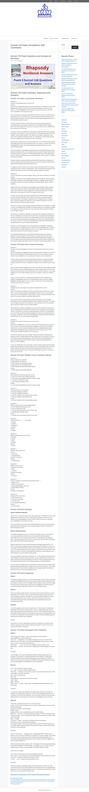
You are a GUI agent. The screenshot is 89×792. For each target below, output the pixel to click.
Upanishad (64, 164)
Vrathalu (63, 167)
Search (63, 44)
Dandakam (64, 131)
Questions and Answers (17, 778)
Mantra (63, 137)
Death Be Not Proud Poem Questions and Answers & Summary (68, 84)
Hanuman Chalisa (54, 38)
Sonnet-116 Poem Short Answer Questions (44, 781)
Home (51, 1)
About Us (56, 1)
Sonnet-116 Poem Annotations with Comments (22, 779)
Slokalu (63, 151)
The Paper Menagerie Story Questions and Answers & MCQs (68, 70)
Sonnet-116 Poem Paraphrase (28, 781)
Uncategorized (65, 162)
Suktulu (63, 158)
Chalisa (63, 128)
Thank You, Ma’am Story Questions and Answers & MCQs (68, 110)
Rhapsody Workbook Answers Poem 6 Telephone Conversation (69, 65)
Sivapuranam (74, 38)
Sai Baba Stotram (65, 38)
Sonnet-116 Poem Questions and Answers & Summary (31, 57)
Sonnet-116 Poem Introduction (40, 779)
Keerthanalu (64, 135)
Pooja (62, 144)
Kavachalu (64, 133)
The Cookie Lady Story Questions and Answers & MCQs (68, 89)
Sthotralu (63, 153)
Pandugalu (64, 142)
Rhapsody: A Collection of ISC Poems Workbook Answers (30, 774)
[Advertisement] (44, 27)
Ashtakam (64, 119)
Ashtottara (64, 122)
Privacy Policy (63, 1)
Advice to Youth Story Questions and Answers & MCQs (68, 95)
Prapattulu (64, 146)
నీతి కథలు (46, 38)
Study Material (65, 155)
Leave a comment (16, 783)
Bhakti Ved (48, 790)
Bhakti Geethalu (65, 124)
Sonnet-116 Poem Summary (17, 782)
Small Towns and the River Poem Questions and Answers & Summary (69, 104)
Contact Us (76, 1)
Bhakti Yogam (65, 126)
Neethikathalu (65, 140)
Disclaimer (70, 1)
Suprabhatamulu (65, 160)
